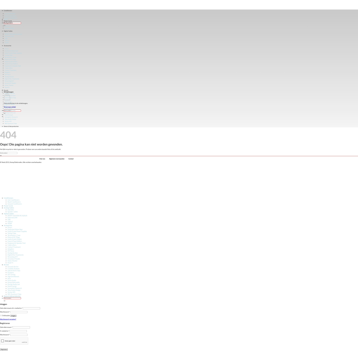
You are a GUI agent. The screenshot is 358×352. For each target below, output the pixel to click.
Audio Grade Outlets (14, 239)
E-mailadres (4, 331)
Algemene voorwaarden (56, 159)
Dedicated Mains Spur (15, 229)
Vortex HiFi (8, 121)
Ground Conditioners (11, 18)
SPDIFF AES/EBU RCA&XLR (17, 216)
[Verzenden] (4, 25)
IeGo (6, 106)
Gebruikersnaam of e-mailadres (11, 308)
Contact (71, 159)
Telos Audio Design (10, 119)
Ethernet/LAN (12, 218)
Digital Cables (9, 214)
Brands (6, 90)
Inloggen (13, 315)
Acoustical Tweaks (13, 259)
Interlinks (8, 26)
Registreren (4, 349)
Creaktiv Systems (13, 269)
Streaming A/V (12, 257)
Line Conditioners (13, 200)
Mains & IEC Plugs (10, 59)
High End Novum (10, 104)
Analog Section (12, 253)
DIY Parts (10, 251)
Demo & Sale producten (11, 126)
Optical (9, 221)
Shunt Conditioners (14, 202)
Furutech (10, 273)
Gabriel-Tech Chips (13, 271)
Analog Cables (8, 23)
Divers (9, 227)
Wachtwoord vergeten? (8, 319)
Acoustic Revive (12, 267)
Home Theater (12, 261)
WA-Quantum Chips (11, 123)
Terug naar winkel (10, 107)
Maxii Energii (9, 115)
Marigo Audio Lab (10, 113)
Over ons (42, 159)
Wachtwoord (5, 312)
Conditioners (8, 198)
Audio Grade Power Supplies (17, 231)
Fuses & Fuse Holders (14, 241)
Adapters (10, 249)
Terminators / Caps (13, 235)
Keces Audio (8, 108)
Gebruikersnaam (6, 327)
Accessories (8, 225)
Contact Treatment (14, 247)
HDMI (9, 223)
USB (8, 220)
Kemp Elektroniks (10, 110)
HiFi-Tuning (8, 102)
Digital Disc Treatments (15, 255)
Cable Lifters (11, 245)
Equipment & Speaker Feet (16, 243)
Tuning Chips (11, 233)
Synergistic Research (11, 117)
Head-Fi (10, 263)
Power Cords (8, 21)
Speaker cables (12, 212)
